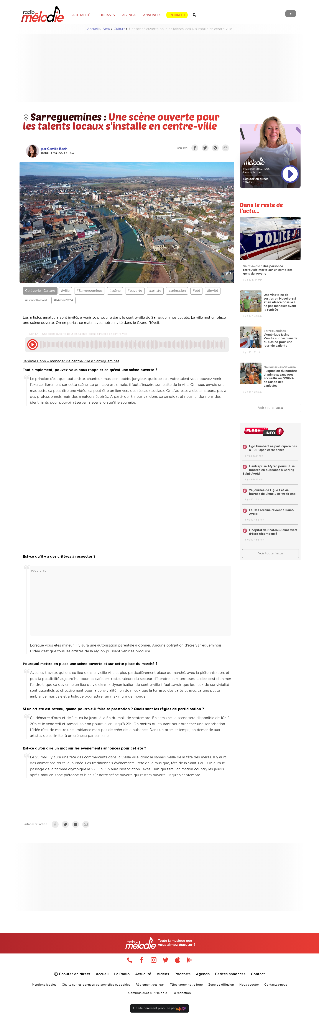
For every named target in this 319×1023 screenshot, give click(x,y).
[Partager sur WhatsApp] (216, 149)
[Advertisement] (159, 68)
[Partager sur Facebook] (196, 149)
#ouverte (135, 290)
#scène (115, 290)
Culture (119, 29)
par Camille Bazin (54, 149)
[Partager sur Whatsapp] (76, 825)
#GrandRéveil (36, 300)
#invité (212, 290)
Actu (106, 29)
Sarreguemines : (69, 116)
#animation (177, 290)
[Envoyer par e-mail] (226, 149)
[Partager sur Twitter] (206, 149)
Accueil (93, 29)
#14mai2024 (63, 300)
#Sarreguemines (89, 290)
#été (196, 290)
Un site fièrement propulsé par (154, 1008)
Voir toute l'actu (270, 408)
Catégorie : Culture (40, 290)
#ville (65, 290)
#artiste (155, 290)
